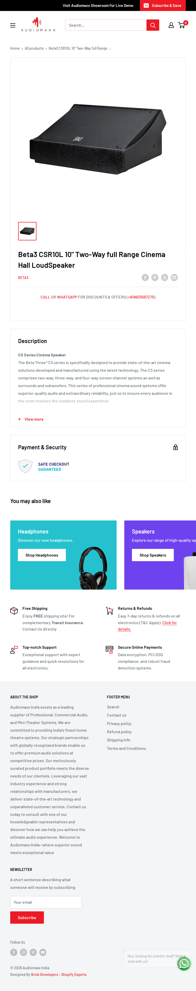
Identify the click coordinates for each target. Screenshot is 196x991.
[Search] (152, 25)
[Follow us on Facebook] (13, 952)
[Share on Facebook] (145, 277)
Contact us (116, 714)
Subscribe (27, 917)
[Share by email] (174, 277)
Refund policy (119, 731)
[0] (181, 25)
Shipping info (118, 739)
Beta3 (23, 277)
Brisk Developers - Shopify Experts (59, 974)
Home (15, 48)
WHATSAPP (67, 296)
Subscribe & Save (166, 5)
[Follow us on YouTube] (42, 952)
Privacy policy (119, 723)
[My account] (171, 25)
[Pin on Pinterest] (154, 277)
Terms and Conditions (126, 748)
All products (34, 48)
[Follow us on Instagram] (23, 952)
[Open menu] (12, 25)
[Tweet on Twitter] (164, 277)
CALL (45, 296)
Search (113, 706)
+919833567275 (141, 296)
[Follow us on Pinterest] (33, 952)
